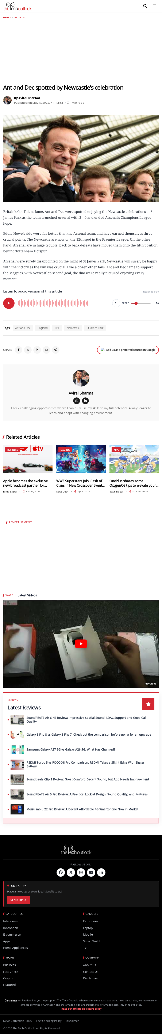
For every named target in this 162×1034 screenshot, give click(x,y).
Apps (116, 449)
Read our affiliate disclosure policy (81, 1008)
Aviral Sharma (81, 393)
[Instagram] (76, 400)
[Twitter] (71, 872)
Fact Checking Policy (49, 1021)
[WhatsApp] (46, 350)
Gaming (65, 449)
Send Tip (17, 900)
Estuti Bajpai (10, 491)
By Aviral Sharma (27, 98)
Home (7, 17)
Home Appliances (15, 948)
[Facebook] (18, 350)
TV (84, 948)
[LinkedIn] (37, 350)
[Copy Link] (55, 350)
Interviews (10, 921)
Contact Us (90, 972)
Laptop (88, 928)
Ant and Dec (22, 328)
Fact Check (10, 972)
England (43, 328)
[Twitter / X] (28, 350)
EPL (57, 328)
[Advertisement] (81, 51)
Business (12, 449)
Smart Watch (92, 941)
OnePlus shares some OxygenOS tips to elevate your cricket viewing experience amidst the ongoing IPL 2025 (132, 483)
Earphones (90, 921)
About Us (89, 965)
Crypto (7, 978)
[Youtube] (91, 872)
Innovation (10, 928)
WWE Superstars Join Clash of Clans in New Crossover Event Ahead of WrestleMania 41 (79, 483)
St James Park (95, 328)
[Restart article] (116, 303)
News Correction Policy (17, 1021)
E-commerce (12, 934)
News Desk (62, 491)
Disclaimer (90, 978)
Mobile (88, 934)
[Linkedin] (101, 872)
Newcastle (73, 328)
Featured (9, 985)
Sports (19, 17)
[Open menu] (154, 6)
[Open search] (145, 6)
